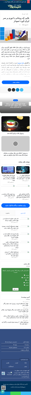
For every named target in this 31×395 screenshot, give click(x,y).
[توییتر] (21, 90)
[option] (15, 103)
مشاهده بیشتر (16, 82)
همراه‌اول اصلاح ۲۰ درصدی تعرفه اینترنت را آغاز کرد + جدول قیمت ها (23, 177)
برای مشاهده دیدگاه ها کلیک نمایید (15, 205)
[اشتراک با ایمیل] (13, 90)
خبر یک (23, 14)
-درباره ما (27, 344)
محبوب (7, 213)
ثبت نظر (15, 289)
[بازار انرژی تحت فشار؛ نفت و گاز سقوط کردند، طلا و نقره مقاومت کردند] (24, 236)
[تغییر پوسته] (29, 7)
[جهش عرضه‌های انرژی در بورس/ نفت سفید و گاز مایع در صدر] (24, 228)
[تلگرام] (17, 90)
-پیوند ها (15, 344)
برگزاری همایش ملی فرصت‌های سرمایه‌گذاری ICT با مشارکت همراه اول (23, 195)
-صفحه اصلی (26, 341)
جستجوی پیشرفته (13, 347)
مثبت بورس (21, 63)
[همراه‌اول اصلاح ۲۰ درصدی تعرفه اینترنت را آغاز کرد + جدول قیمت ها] (23, 170)
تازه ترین (23, 213)
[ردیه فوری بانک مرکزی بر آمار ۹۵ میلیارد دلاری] (8, 188)
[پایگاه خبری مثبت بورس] (16, 7)
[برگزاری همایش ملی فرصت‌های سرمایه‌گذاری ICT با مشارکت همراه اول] (23, 188)
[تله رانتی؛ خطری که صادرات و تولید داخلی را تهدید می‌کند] (24, 221)
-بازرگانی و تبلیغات (25, 350)
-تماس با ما (26, 347)
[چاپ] (9, 90)
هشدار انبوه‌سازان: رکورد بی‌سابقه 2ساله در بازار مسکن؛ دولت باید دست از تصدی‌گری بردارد (15, 105)
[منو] (1, 7)
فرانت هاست (13, 387)
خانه (27, 14)
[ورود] (5, 7)
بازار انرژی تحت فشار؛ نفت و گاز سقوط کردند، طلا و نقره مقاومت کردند (11, 235)
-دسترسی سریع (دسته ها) (11, 341)
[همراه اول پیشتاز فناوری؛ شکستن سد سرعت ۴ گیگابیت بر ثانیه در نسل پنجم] (8, 170)
